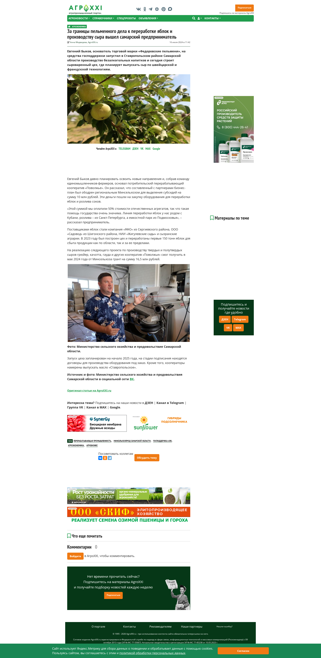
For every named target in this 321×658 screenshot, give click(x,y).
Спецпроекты (126, 18)
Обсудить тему (147, 457)
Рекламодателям (160, 626)
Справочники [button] (102, 18)
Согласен (243, 650)
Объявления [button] (147, 18)
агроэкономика (76, 445)
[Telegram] (110, 458)
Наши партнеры (191, 626)
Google (156, 149)
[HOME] (69, 26)
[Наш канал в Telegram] (151, 9)
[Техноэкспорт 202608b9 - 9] (234, 129)
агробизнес (92, 445)
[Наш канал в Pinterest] (164, 9)
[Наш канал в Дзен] (158, 9)
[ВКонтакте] (100, 458)
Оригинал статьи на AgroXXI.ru (89, 390)
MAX (148, 149)
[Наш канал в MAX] (171, 9)
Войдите (75, 556)
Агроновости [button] (78, 18)
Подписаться (244, 7)
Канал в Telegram (170, 403)
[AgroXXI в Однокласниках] (145, 9)
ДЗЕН (135, 149)
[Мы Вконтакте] (139, 9)
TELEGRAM (124, 149)
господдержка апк (162, 440)
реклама (72, 416)
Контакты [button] (211, 18)
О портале (98, 626)
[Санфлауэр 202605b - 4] (160, 423)
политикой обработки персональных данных (152, 653)
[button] (199, 18)
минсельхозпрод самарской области (132, 440)
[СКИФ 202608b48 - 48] (128, 515)
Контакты (129, 626)
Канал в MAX (96, 407)
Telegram (240, 319)
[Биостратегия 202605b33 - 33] (128, 495)
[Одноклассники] (105, 458)
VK (141, 149)
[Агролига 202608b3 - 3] (97, 423)
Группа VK (75, 407)
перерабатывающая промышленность (92, 440)
